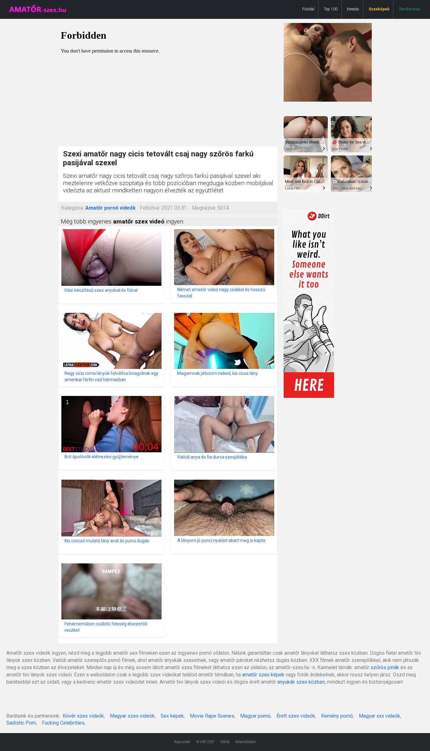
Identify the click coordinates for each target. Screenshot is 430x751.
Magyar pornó (255, 716)
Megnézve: (204, 208)
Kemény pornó (337, 716)
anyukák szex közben (301, 682)
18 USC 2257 (205, 742)
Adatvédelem (245, 742)
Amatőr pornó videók (110, 208)
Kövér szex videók (83, 716)
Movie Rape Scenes (212, 716)
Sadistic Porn (21, 723)
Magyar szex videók (132, 716)
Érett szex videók (295, 716)
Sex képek (172, 716)
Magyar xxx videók (379, 716)
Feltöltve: (150, 208)
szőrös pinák (385, 667)
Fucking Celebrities (63, 723)
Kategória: (72, 208)
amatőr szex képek (263, 675)
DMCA (224, 742)
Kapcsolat (182, 742)
